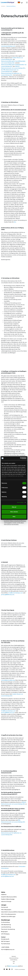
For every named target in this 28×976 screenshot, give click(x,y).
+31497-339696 (5, 947)
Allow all (14, 507)
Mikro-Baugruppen (6, 909)
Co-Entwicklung (5, 922)
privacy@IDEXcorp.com (7, 594)
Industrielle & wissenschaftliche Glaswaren (12, 912)
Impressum (14, 956)
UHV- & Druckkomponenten (8, 914)
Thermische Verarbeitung (8, 929)
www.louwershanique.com (8, 46)
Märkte (3, 892)
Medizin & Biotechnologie (8, 899)
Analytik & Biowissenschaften (9, 897)
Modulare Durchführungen (8, 916)
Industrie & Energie (6, 901)
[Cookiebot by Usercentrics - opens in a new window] (20, 458)
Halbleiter (4, 894)
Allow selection (14, 511)
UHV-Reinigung (5, 934)
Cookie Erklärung (13, 959)
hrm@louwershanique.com (15, 593)
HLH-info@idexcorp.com (7, 949)
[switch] (24, 487)
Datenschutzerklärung (11, 6)
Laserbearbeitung (6, 927)
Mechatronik (4, 907)
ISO (13, 963)
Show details (20, 502)
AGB (14, 961)
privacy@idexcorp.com (7, 876)
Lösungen (3, 905)
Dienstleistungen (5, 920)
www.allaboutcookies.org (8, 680)
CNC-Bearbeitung (6, 924)
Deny (14, 516)
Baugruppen (4, 931)
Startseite (3, 6)
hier (15, 222)
